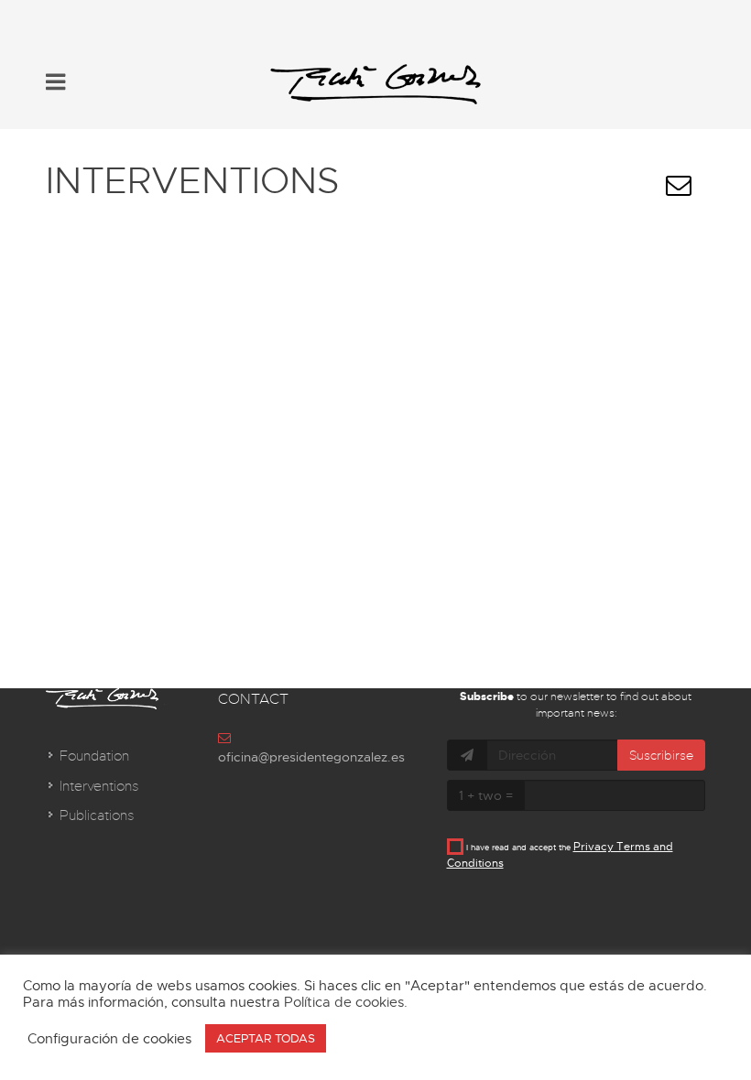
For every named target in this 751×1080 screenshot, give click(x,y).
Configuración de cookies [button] (109, 1039)
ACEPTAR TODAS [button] (265, 1038)
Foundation (94, 756)
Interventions (99, 786)
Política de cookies (344, 1002)
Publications (97, 815)
